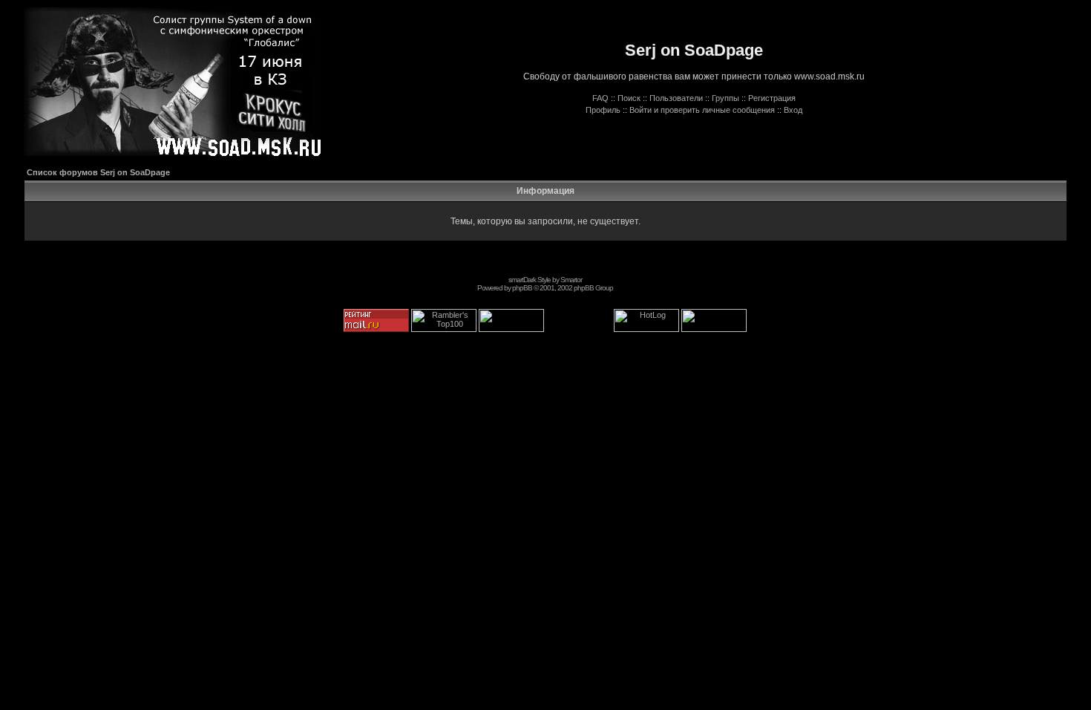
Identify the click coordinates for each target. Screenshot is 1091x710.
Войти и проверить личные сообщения (702, 109)
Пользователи (676, 98)
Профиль (603, 109)
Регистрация (772, 98)
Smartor (571, 280)
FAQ (600, 98)
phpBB (522, 288)
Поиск (628, 98)
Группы (725, 98)
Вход (793, 109)
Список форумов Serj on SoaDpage (98, 172)
